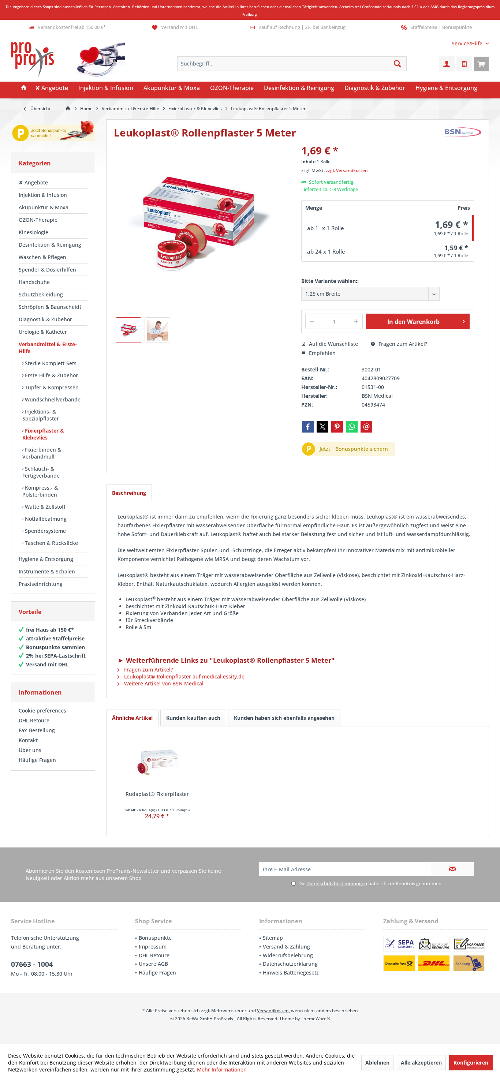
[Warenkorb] (481, 63)
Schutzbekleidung (41, 294)
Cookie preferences (42, 710)
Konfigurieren (471, 1062)
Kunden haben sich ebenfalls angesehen (284, 717)
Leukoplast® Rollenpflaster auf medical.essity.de (184, 676)
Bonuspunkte (155, 937)
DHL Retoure (34, 720)
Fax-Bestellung (37, 730)
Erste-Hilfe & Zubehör (50, 375)
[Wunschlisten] (464, 63)
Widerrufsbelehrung (288, 955)
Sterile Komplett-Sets (50, 363)
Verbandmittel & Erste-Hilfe (48, 348)
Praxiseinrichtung (41, 583)
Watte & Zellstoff (44, 506)
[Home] (24, 88)
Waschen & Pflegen (42, 257)
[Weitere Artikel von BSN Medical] (463, 131)
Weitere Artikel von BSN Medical (163, 683)
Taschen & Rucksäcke (50, 542)
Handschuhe (34, 281)
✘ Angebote (33, 182)
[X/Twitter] (322, 427)
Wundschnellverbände (52, 399)
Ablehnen (377, 1062)
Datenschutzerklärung (290, 963)
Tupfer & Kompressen (51, 387)
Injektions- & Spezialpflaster (40, 415)
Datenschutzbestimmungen (336, 883)
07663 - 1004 (32, 964)
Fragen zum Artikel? (402, 343)
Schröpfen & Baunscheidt (50, 306)
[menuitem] (467, 43)
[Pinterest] (337, 427)
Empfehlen (321, 352)
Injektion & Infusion (43, 194)
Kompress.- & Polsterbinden (40, 491)
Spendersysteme (44, 530)
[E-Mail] (366, 427)
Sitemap (273, 937)
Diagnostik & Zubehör (45, 319)
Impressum (153, 946)
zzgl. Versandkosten (347, 170)
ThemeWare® (315, 1018)
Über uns (30, 750)
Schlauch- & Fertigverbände (41, 472)
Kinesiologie (33, 232)
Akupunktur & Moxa (43, 207)
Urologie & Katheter (43, 331)
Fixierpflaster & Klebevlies (43, 434)
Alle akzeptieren (421, 1062)
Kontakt (28, 740)
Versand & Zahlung (286, 946)
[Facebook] (308, 427)
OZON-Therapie (38, 219)
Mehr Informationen (222, 1069)
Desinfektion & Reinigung (50, 244)
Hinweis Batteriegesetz (291, 972)
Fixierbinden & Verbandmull (41, 453)
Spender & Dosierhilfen (47, 269)
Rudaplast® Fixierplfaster (157, 793)
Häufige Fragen (37, 759)
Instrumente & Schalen (47, 571)
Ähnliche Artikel (132, 717)
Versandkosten (273, 1010)
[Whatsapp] (352, 427)
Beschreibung (129, 492)
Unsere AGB (153, 963)
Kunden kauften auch (193, 717)
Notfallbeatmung (45, 518)
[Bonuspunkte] (53, 132)
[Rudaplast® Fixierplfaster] (157, 761)
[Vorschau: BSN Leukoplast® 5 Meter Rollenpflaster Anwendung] (157, 330)
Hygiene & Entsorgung (46, 559)
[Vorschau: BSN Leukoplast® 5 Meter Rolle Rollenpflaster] (128, 330)
